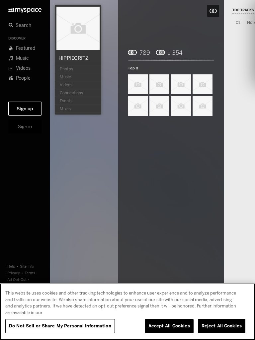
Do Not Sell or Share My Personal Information (60, 326)
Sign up (25, 109)
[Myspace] (25, 9)
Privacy (13, 272)
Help (11, 266)
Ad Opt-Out (17, 279)
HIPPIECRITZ (73, 57)
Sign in (25, 126)
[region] (127, 311)
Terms (30, 272)
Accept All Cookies (169, 326)
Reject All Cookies (222, 326)
